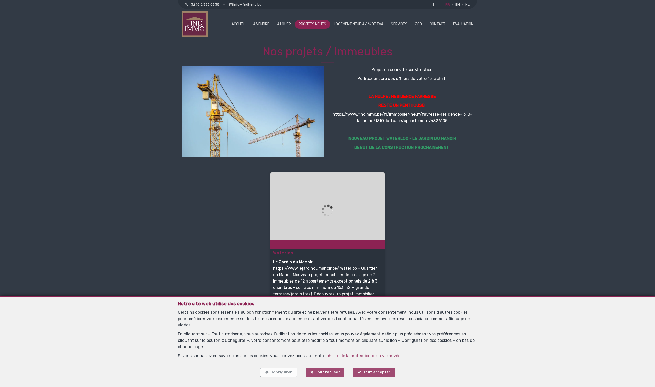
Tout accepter (377, 372)
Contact (437, 24)
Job (418, 24)
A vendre (261, 24)
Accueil (238, 24)
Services (399, 24)
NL (467, 4)
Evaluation (463, 24)
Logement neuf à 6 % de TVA (358, 24)
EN (457, 4)
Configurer (281, 372)
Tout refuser (327, 372)
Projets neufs (312, 24)
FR (447, 4)
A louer (284, 24)
